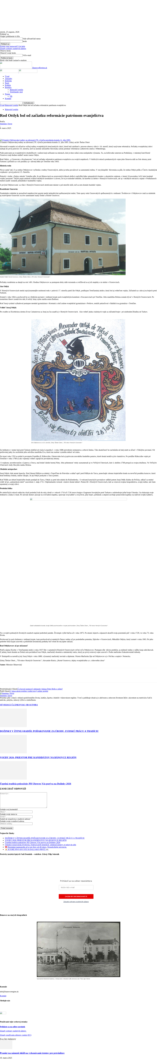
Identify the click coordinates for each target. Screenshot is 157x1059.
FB (11, 96)
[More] (83, 131)
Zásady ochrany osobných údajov (13, 1031)
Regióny (8, 87)
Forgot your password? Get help (12, 46)
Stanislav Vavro (6, 124)
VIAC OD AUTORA (29, 705)
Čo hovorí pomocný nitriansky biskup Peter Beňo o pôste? (40, 689)
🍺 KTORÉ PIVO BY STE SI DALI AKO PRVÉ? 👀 (27, 849)
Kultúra (8, 85)
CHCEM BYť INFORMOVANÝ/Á (76, 896)
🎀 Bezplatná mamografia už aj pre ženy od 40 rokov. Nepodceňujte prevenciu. (36, 847)
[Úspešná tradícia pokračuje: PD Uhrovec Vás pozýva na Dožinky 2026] (13, 779)
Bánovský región (16, 90)
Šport (7, 83)
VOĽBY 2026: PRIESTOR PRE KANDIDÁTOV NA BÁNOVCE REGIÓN (38, 757)
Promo (7, 94)
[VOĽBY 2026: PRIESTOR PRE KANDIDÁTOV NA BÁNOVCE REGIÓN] (13, 753)
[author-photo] (7, 693)
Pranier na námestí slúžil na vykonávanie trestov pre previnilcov (32, 1053)
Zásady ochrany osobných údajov (13, 48)
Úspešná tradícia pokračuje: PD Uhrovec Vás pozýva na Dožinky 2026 (35, 783)
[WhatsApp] (22, 131)
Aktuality (8, 79)
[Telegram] (66, 131)
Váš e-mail (27, 55)
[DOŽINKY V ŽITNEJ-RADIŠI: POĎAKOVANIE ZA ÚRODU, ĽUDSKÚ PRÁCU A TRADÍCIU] (13, 726)
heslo (25, 41)
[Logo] (9, 72)
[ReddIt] (39, 131)
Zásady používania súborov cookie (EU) (15, 1035)
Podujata (8, 81)
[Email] (48, 131)
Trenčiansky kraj (16, 92)
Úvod (7, 76)
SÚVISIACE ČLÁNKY (10, 705)
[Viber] (74, 131)
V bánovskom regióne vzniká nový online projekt (29, 691)
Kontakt (8, 98)
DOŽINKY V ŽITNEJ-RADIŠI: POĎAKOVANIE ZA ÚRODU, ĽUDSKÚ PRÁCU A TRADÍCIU (49, 731)
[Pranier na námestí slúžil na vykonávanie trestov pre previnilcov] (6, 1048)
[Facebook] (4, 131)
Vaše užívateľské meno (32, 39)
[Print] (57, 131)
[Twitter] (13, 131)
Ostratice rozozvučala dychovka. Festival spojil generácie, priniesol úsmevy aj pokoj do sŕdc (40, 845)
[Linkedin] (30, 131)
